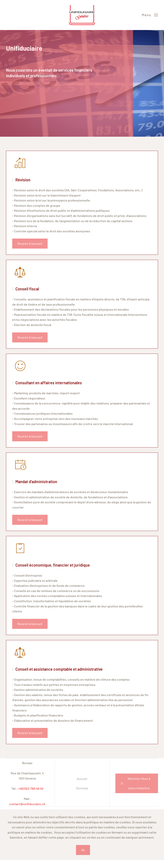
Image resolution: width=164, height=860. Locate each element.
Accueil (82, 779)
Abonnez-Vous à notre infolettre (139, 783)
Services (82, 788)
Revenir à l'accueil (29, 243)
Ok (83, 850)
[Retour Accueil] (82, 15)
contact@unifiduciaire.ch (27, 804)
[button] (150, 15)
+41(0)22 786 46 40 (30, 788)
